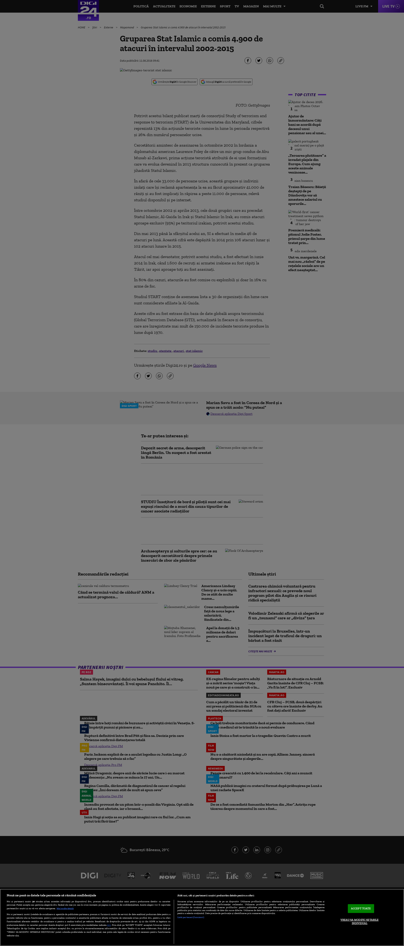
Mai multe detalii (65, 908)
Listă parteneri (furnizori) (190, 917)
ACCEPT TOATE (361, 908)
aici (109, 924)
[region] (202, 917)
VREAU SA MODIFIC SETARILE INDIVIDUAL (359, 921)
